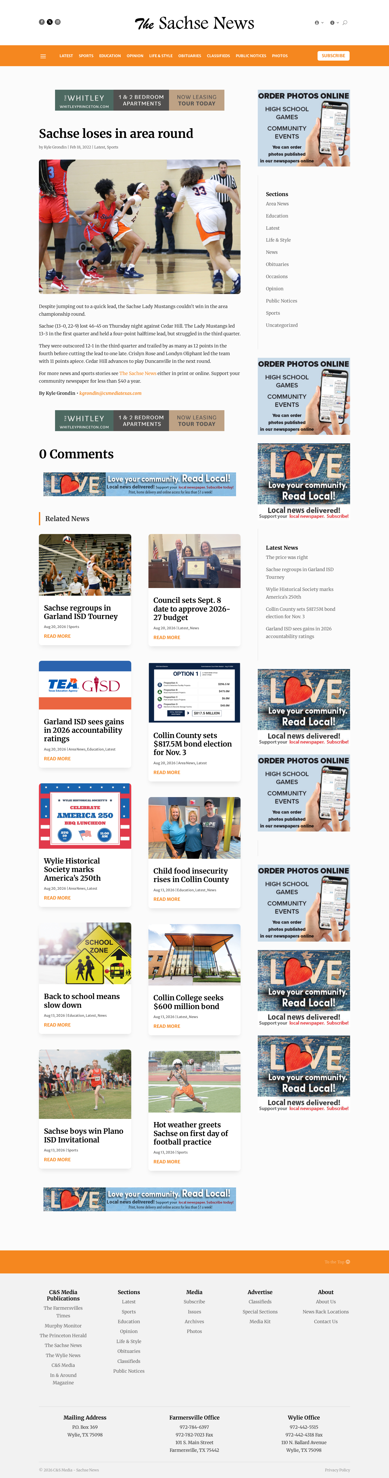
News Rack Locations (326, 1312)
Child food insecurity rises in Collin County (191, 875)
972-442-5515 (304, 1427)
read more (57, 636)
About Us (326, 1302)
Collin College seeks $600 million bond (188, 1002)
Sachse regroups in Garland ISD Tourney (81, 612)
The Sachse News (137, 373)
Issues (194, 1312)
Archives (194, 1322)
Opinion (135, 56)
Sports (86, 56)
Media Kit (260, 1322)
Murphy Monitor (63, 1326)
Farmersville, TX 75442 (194, 1450)
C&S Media (63, 1365)
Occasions (277, 276)
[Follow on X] (50, 22)
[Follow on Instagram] (58, 22)
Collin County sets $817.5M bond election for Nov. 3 (192, 744)
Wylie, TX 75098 (85, 1435)
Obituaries (189, 56)
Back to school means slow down (82, 1000)
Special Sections (260, 1312)
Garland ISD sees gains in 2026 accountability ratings (84, 730)
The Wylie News (63, 1355)
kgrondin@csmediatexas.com (110, 393)
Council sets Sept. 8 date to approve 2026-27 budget (191, 609)
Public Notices (251, 56)
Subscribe (333, 55)
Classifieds (218, 56)
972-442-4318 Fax (304, 1435)
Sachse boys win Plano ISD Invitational (83, 1135)
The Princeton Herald (63, 1336)
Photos (280, 56)
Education (110, 56)
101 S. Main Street (194, 1442)
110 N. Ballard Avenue (304, 1442)
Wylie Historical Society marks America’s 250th (72, 869)
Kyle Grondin (55, 147)
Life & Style (161, 56)
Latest (66, 56)
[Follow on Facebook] (42, 22)
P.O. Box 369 (85, 1427)
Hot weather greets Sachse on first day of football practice (190, 1133)
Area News (77, 749)
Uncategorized (282, 325)
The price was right (287, 557)
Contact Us (326, 1322)
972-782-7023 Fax (194, 1435)
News (102, 1015)
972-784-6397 (194, 1427)
